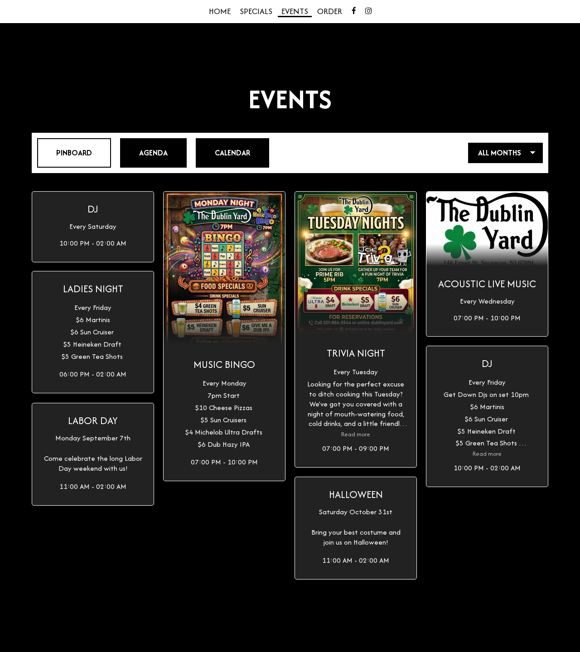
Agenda (144, 152)
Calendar (223, 152)
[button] (93, 226)
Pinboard (64, 152)
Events (294, 11)
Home (220, 11)
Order (329, 11)
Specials (256, 11)
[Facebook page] (354, 11)
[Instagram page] (368, 11)
